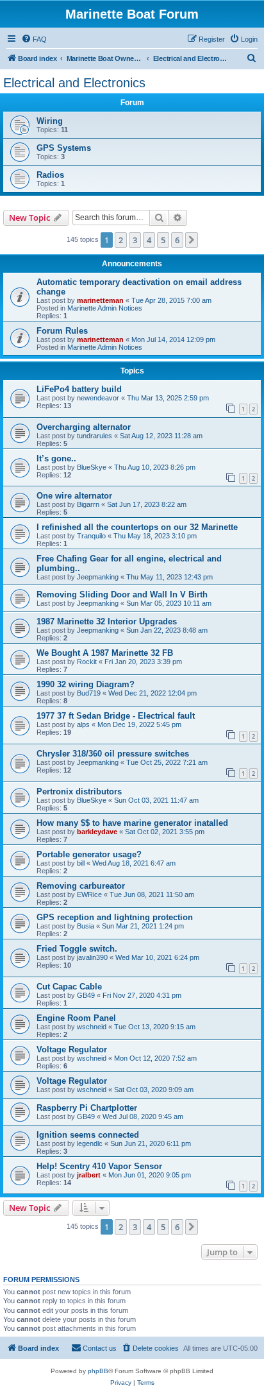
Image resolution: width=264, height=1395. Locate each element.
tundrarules (94, 436)
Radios (50, 175)
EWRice (89, 894)
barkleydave (97, 831)
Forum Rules (62, 331)
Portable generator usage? (89, 854)
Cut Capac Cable (69, 986)
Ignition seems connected (88, 1135)
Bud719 (89, 693)
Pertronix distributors (79, 791)
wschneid (91, 1027)
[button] (191, 240)
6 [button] (177, 240)
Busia (85, 926)
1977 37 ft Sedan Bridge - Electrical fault (116, 716)
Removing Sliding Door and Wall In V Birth (122, 594)
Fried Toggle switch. (77, 949)
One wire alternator (74, 496)
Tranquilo (91, 536)
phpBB (98, 1370)
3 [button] (135, 240)
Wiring (50, 121)
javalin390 (92, 957)
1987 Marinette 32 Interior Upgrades (107, 621)
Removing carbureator (81, 886)
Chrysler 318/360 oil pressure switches (113, 753)
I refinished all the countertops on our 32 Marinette (137, 527)
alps (83, 724)
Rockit (87, 661)
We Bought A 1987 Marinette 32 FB (105, 653)
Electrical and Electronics (74, 83)
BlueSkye (91, 467)
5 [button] (163, 240)
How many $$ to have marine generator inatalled (132, 823)
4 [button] (149, 240)
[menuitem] (34, 39)
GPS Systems (64, 148)
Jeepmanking (98, 577)
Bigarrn (88, 504)
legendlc (90, 1143)
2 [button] (121, 240)
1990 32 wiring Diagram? (86, 684)
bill (81, 863)
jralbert (89, 1175)
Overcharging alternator (84, 427)
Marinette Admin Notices (104, 308)
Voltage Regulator (72, 1049)
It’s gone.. (56, 458)
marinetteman (100, 300)
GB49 (86, 995)
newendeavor (98, 398)
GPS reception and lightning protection (115, 917)
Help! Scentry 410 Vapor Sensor (99, 1166)
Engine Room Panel (76, 1018)
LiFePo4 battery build (79, 389)
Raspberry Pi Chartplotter (87, 1108)
